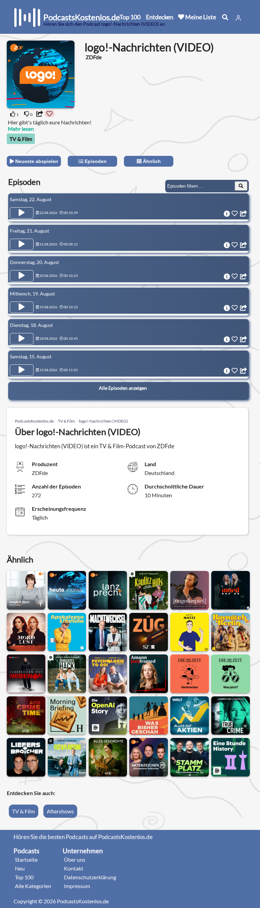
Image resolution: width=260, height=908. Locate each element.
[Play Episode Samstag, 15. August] (22, 370)
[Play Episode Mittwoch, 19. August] (22, 307)
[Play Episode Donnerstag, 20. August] (22, 276)
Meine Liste (200, 17)
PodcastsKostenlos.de (34, 421)
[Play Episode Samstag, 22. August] (22, 213)
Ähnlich (151, 161)
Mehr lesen (21, 128)
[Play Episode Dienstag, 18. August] (22, 338)
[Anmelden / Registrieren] (238, 18)
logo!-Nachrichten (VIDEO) (103, 421)
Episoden (95, 161)
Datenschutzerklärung (90, 877)
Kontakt (73, 868)
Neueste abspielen (36, 161)
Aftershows (60, 811)
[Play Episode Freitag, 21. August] (22, 244)
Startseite (26, 859)
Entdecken (159, 17)
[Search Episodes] (241, 186)
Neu (20, 868)
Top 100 (130, 17)
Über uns (74, 859)
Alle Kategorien (33, 886)
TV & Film (20, 139)
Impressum (77, 886)
